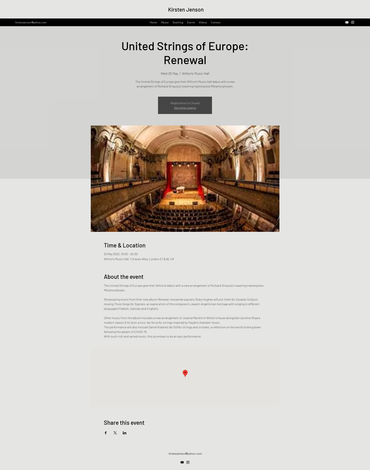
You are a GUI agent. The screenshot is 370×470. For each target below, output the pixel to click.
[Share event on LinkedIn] (124, 432)
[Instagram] (353, 22)
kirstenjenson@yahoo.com (31, 22)
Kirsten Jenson (186, 9)
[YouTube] (347, 22)
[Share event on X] (115, 432)
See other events (185, 107)
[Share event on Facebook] (106, 432)
